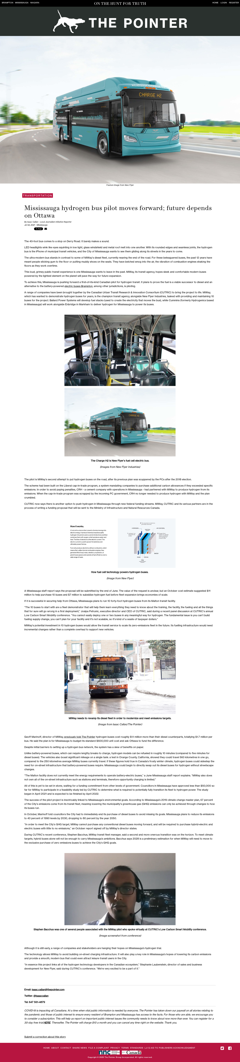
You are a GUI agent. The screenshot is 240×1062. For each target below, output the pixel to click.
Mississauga (21, 2)
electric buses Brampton (78, 286)
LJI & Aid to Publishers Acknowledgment (170, 1048)
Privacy (115, 1048)
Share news (79, 1048)
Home (215, 2)
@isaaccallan (40, 995)
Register (234, 2)
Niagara (34, 2)
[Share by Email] (45, 228)
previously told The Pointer (79, 736)
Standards (136, 1048)
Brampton (7, 2)
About (55, 1048)
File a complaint (98, 1048)
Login (224, 2)
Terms (125, 1048)
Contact (65, 1048)
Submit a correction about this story (45, 1036)
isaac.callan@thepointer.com (48, 989)
